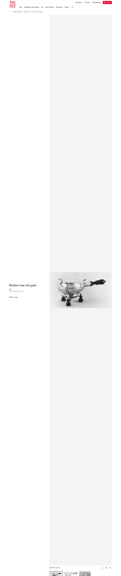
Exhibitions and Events (31, 7)
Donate (87, 2)
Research (59, 7)
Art (42, 7)
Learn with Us (49, 7)
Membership (97, 2)
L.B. (10, 289)
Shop (66, 7)
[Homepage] (12, 4)
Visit (20, 7)
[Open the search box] (72, 7)
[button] (81, 290)
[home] (10, 12)
